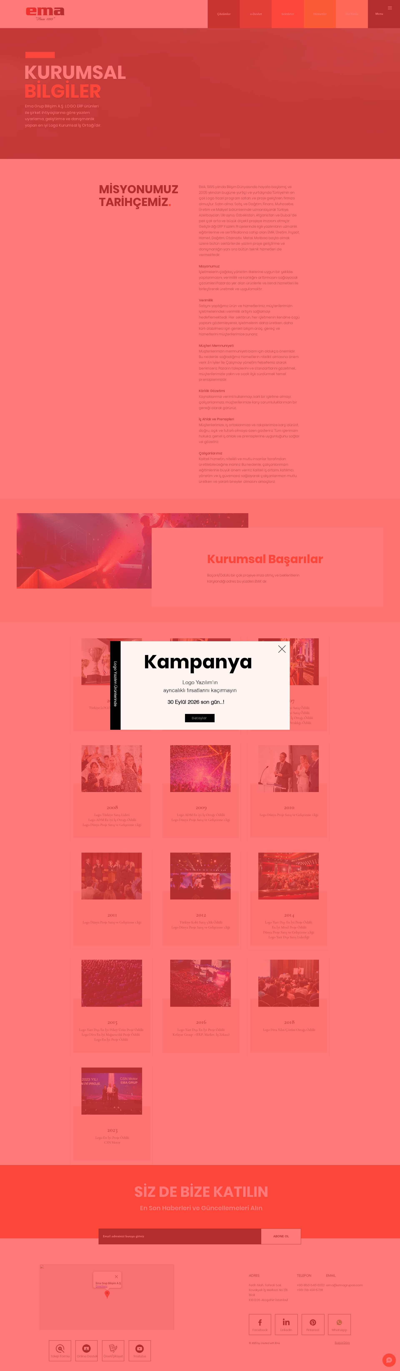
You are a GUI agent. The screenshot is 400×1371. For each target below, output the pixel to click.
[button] (282, 649)
